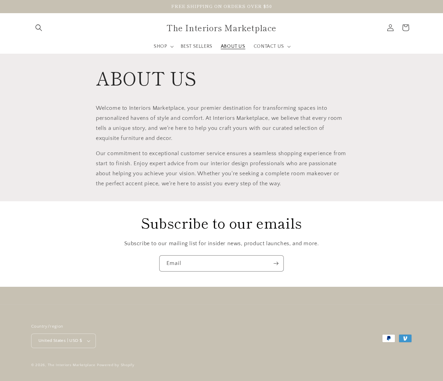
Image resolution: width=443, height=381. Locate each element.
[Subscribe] (275, 263)
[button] (38, 27)
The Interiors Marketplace (72, 365)
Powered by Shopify (116, 365)
